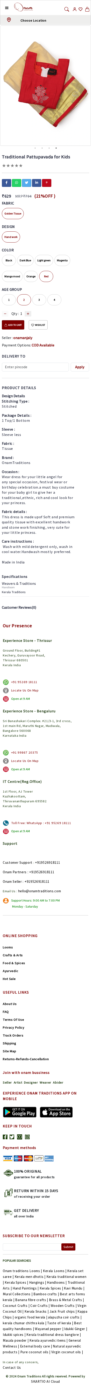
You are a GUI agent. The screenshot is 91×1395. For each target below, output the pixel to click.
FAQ (6, 1011)
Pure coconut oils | (35, 1352)
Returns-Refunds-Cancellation (26, 1059)
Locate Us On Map (25, 690)
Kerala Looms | (54, 1271)
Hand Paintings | (26, 1288)
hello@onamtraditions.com (39, 891)
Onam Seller (12, 881)
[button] (3, 7)
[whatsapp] (16, 182)
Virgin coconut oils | (67, 1352)
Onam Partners (15, 872)
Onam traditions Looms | (22, 1271)
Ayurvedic (10, 971)
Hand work (11, 237)
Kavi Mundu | (74, 1288)
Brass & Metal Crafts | (66, 1300)
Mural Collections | (17, 1294)
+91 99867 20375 (24, 752)
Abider (58, 1082)
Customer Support (17, 862)
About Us (10, 1003)
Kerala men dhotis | (30, 1276)
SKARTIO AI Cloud (45, 1381)
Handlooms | (57, 1282)
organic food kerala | (31, 1317)
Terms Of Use (13, 1019)
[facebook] (6, 182)
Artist (18, 1082)
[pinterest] (46, 182)
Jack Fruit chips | (63, 1311)
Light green (44, 260)
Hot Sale (9, 978)
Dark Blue (25, 260)
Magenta (62, 260)
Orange (30, 276)
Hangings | (37, 1282)
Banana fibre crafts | (31, 1300)
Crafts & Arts (13, 955)
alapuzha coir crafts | (64, 1317)
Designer (31, 1082)
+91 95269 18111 (24, 682)
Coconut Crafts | (16, 1305)
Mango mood (12, 276)
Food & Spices (14, 963)
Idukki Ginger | (75, 1329)
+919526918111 (47, 862)
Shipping (9, 1043)
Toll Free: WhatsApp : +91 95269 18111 (41, 823)
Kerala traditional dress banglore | (53, 1334)
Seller (7, 1082)
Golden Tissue (12, 213)
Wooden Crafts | (64, 1305)
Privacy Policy (13, 1027)
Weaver (45, 1082)
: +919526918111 (41, 872)
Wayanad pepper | (49, 1329)
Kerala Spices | (16, 1282)
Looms (8, 947)
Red (46, 276)
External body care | (36, 1346)
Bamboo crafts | (46, 1294)
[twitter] (26, 182)
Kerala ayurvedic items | (48, 1340)
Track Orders (13, 1035)
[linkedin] (36, 182)
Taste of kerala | (60, 1323)
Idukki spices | (14, 1334)
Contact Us (12, 1367)
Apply (79, 367)
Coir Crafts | (40, 1305)
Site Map (9, 1051)
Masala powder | (16, 1340)
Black (9, 260)
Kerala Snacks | (36, 1311)
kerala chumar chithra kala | (24, 1323)
